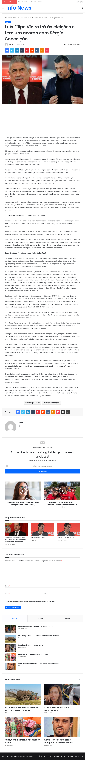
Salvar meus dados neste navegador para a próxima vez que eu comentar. (31, 601)
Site (45, 594)
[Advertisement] (42, 121)
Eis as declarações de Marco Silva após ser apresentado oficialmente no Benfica (16, 540)
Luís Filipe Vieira (33, 403)
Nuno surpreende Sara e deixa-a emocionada (35, 626)
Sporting (63, 756)
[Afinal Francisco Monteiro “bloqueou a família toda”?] (10, 666)
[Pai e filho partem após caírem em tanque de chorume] (10, 639)
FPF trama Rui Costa (38, 538)
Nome (7, 586)
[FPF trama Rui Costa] (42, 529)
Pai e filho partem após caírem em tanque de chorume (38, 636)
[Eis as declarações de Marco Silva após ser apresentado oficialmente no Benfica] (16, 529)
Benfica (13, 18)
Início (8, 18)
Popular (14, 619)
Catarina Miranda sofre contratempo (30, 2)
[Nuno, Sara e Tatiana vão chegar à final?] (10, 657)
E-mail (7, 594)
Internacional (79, 756)
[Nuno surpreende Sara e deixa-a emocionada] (10, 629)
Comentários (68, 619)
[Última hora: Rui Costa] (68, 529)
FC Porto (70, 756)
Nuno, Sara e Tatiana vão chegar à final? (33, 654)
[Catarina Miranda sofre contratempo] (10, 648)
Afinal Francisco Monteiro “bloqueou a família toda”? (38, 664)
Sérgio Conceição (52, 403)
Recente (41, 619)
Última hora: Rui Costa (65, 538)
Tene (9, 44)
